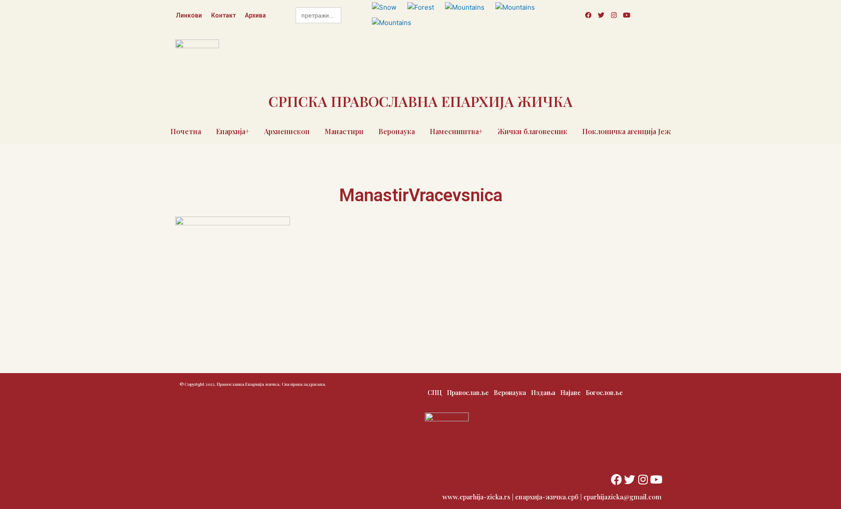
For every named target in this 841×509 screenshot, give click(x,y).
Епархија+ (232, 131)
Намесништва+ (456, 131)
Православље (468, 392)
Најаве (570, 392)
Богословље (604, 392)
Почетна (185, 131)
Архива (255, 15)
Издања (543, 392)
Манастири (344, 131)
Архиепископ (287, 131)
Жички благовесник (532, 131)
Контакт (223, 15)
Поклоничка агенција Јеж (626, 131)
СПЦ (435, 392)
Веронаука (396, 131)
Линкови (189, 15)
